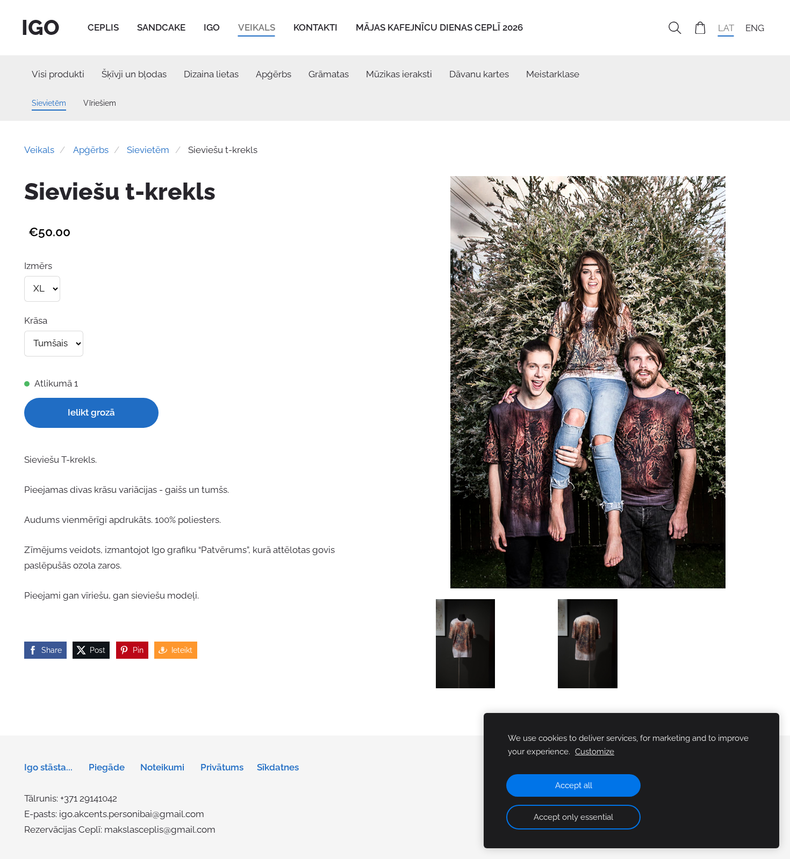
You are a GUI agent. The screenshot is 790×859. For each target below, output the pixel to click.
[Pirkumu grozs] (700, 28)
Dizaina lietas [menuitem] (211, 74)
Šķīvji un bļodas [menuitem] (134, 74)
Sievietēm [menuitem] (49, 102)
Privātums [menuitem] (221, 767)
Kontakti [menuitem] (315, 27)
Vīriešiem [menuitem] (99, 102)
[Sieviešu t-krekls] (465, 643)
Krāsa (35, 320)
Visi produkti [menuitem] (58, 74)
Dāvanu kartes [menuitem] (479, 74)
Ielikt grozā (91, 412)
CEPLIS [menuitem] (103, 27)
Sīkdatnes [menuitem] (278, 767)
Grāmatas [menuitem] (328, 74)
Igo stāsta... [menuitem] (48, 767)
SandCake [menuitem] (161, 27)
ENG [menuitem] (754, 27)
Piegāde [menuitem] (107, 767)
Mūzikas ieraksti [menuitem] (399, 74)
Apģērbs (91, 149)
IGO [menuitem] (212, 27)
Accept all (573, 785)
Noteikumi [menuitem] (162, 767)
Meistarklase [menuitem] (552, 74)
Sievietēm (148, 149)
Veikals (39, 149)
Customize (594, 751)
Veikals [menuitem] (256, 27)
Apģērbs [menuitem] (273, 74)
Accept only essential (573, 817)
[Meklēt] (675, 28)
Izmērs (38, 265)
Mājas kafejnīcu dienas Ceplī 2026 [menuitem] (439, 27)
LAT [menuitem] (726, 27)
